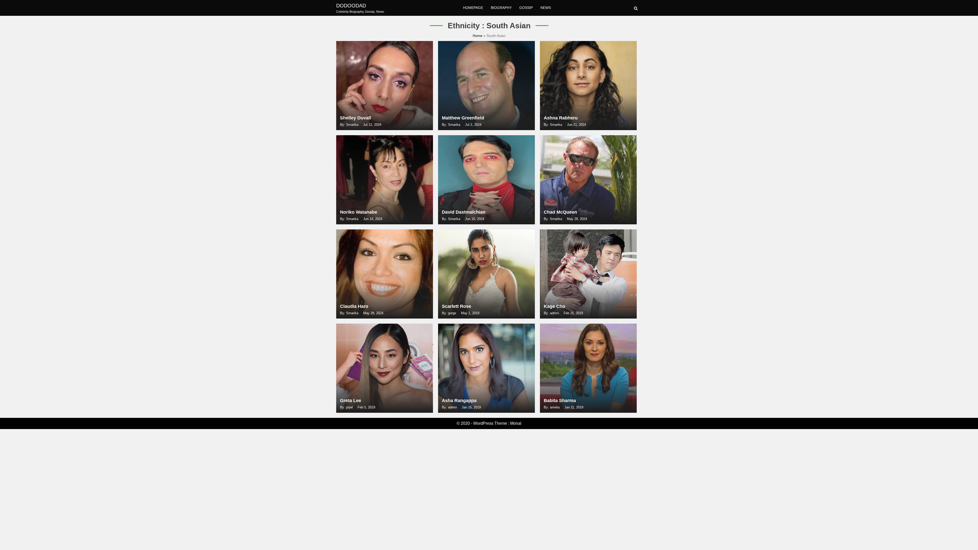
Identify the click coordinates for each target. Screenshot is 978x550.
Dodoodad (351, 5)
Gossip (526, 8)
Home (478, 36)
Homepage (473, 8)
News (545, 8)
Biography (501, 8)
